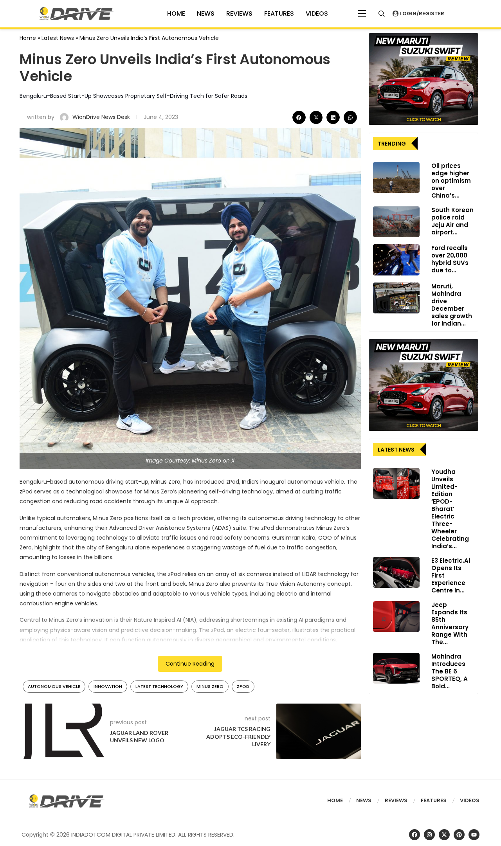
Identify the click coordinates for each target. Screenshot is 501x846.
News (205, 13)
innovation (108, 686)
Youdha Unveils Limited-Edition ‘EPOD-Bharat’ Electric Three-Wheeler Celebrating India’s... (450, 509)
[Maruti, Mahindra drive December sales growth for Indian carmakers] (396, 298)
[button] (299, 117)
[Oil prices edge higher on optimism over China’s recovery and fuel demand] (396, 177)
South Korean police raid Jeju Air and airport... (452, 221)
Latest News (57, 38)
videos (317, 13)
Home (28, 38)
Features (279, 13)
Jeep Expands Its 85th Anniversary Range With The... (450, 623)
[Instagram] (429, 834)
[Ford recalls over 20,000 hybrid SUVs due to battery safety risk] (396, 259)
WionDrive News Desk (102, 117)
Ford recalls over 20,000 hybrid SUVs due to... (450, 259)
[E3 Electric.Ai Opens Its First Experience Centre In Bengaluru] (396, 572)
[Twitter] (444, 834)
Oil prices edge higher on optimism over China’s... (451, 181)
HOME (176, 13)
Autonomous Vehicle (54, 686)
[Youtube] (474, 834)
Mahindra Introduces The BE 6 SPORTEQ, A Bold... (449, 671)
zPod (243, 686)
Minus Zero (209, 686)
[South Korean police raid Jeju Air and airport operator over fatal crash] (396, 222)
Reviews (239, 13)
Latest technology (159, 686)
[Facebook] (414, 834)
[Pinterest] (459, 834)
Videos (469, 800)
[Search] (382, 14)
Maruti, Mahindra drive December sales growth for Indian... (451, 305)
